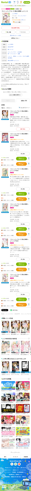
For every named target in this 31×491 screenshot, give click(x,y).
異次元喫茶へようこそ (13, 60)
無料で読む (22, 129)
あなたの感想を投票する (15, 95)
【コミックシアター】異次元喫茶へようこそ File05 (19, 240)
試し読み (23, 153)
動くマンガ (10, 49)
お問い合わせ (23, 467)
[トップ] (4, 2)
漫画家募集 (7, 476)
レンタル (19, 56)
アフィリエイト (8, 472)
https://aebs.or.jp (11, 489)
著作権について (19, 474)
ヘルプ (14, 467)
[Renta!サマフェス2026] (9, 2)
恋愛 (19, 53)
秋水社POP (10, 47)
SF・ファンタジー (12, 53)
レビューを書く (18, 22)
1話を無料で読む (15, 28)
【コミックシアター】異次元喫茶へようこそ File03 (19, 169)
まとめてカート (25, 107)
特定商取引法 (11, 474)
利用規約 (14, 472)
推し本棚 (9, 32)
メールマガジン (23, 470)
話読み (14, 56)
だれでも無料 (26, 56)
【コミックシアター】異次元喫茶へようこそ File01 (19, 112)
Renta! (2, 313)
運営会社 (24, 476)
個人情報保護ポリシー (21, 472)
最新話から (9, 108)
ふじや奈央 (14, 13)
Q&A (18, 467)
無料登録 (28, 2)
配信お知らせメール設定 (15, 35)
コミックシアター (22, 15)
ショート (10, 56)
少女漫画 (19, 52)
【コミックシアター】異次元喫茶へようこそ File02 (19, 134)
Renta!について (8, 467)
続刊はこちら (14, 38)
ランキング (15, 456)
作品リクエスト (8, 470)
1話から (3, 108)
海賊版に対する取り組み (16, 476)
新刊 (5, 456)
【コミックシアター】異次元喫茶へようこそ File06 (19, 275)
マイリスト (23, 32)
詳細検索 (26, 456)
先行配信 (10, 58)
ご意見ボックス (15, 470)
